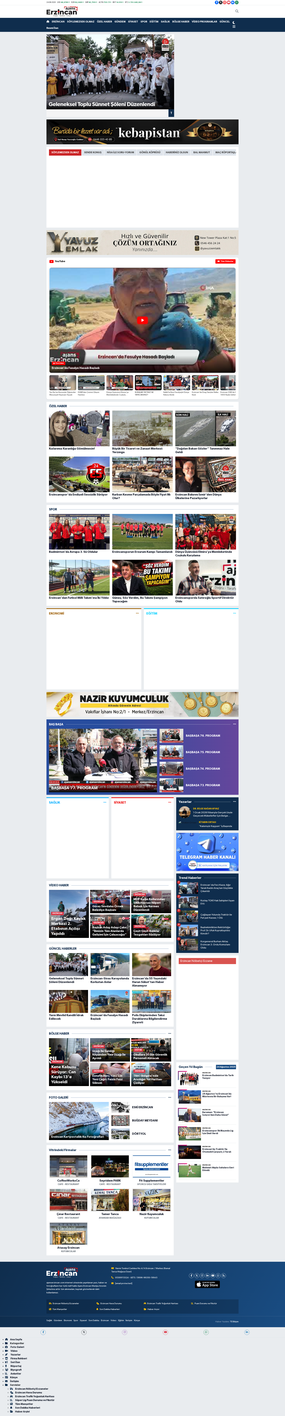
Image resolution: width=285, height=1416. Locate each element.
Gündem (58, 1320)
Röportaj (15, 1366)
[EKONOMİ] (137, 613)
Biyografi (16, 1370)
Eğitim (121, 1320)
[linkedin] (247, 1332)
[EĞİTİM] (234, 613)
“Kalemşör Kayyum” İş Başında (215, 826)
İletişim (129, 1320)
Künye (137, 1320)
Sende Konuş (93, 152)
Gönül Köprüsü (149, 152)
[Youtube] (212, 1275)
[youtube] (165, 1332)
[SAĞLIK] (104, 802)
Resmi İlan (52, 28)
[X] (196, 1275)
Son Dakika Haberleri (110, 1309)
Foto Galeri (17, 1347)
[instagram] (124, 1332)
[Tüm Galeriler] (169, 1097)
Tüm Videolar (226, 261)
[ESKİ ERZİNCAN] (120, 1107)
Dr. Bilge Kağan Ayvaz (206, 809)
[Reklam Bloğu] (142, 132)
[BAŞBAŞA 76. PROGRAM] (171, 735)
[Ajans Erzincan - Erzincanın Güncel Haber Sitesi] (62, 11)
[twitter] (84, 1332)
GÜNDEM (120, 21)
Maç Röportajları (227, 152)
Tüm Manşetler (59, 1309)
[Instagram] (202, 1275)
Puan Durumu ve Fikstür (206, 1303)
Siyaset (83, 1320)
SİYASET (133, 21)
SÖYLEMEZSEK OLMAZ (80, 21)
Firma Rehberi (18, 1358)
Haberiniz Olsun (177, 152)
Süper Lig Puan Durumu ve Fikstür (34, 1400)
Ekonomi (68, 1320)
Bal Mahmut (201, 152)
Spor (75, 1320)
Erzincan (105, 1320)
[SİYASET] (169, 802)
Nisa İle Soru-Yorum (120, 152)
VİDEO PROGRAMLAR (204, 21)
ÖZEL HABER (104, 21)
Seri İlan (15, 1362)
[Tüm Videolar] (234, 724)
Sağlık (49, 1320)
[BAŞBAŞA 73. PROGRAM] (171, 785)
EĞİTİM (154, 21)
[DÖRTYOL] (120, 1133)
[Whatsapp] (218, 1275)
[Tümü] (169, 1033)
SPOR (144, 21)
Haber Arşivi (153, 1309)
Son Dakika (94, 1320)
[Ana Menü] (234, 27)
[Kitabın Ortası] (187, 822)
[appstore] (207, 1284)
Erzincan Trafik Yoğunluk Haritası (162, 1303)
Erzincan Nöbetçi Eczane (196, 960)
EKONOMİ (56, 613)
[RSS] (223, 1275)
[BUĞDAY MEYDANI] (120, 1120)
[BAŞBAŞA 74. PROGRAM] (171, 768)
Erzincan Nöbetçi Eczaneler (66, 1303)
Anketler (15, 1373)
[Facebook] (191, 1275)
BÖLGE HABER (180, 21)
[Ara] (237, 12)
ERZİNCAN (58, 21)
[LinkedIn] (207, 1275)
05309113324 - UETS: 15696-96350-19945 (136, 1277)
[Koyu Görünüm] (234, 23)
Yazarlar (15, 1354)
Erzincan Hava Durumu (111, 1303)
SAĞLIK (165, 21)
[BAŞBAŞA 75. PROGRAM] (171, 752)
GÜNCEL (225, 21)
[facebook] (43, 1332)
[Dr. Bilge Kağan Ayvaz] (185, 812)
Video (113, 1320)
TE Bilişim (234, 1321)
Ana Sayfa (16, 1339)
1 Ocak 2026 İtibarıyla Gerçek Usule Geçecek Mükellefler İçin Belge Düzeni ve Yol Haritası (212, 814)
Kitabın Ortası (207, 822)
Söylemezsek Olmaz (65, 152)
